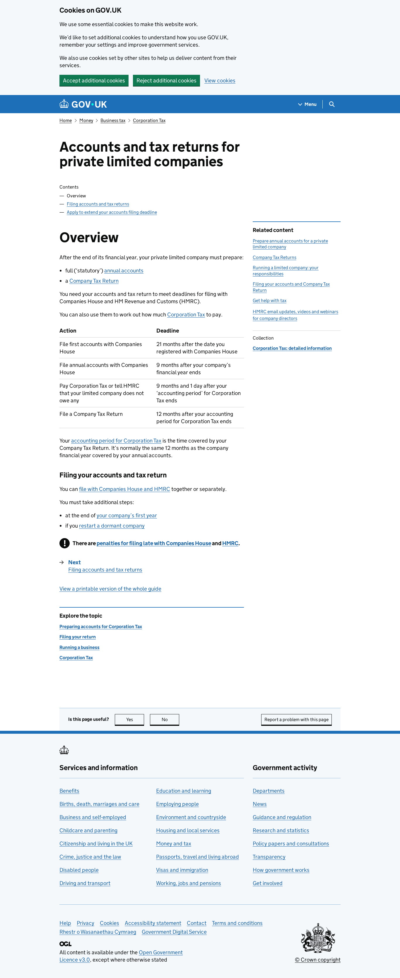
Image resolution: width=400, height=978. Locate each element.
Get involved (268, 883)
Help (65, 923)
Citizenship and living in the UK (96, 843)
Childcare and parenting (88, 830)
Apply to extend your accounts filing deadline (112, 212)
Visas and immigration (182, 870)
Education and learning (183, 790)
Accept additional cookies (94, 80)
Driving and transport (84, 883)
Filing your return (77, 637)
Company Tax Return (94, 280)
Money (86, 120)
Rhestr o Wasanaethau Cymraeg (97, 931)
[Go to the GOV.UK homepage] (83, 104)
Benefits (69, 790)
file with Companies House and (124, 489)
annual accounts (123, 270)
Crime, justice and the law (90, 856)
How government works (281, 870)
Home (65, 120)
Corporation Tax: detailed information (292, 348)
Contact (196, 923)
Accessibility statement (153, 923)
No (170, 719)
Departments (269, 790)
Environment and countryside (191, 817)
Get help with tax (269, 300)
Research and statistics (281, 830)
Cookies (109, 923)
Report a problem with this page (296, 719)
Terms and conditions (237, 923)
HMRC (230, 543)
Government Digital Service (174, 931)
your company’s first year (127, 515)
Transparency (269, 856)
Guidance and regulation (282, 817)
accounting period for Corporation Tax (116, 440)
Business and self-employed (92, 817)
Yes (135, 719)
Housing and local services (188, 830)
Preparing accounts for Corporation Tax (100, 626)
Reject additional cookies (166, 80)
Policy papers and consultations (291, 843)
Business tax (112, 120)
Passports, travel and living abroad (197, 856)
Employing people (177, 804)
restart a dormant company (112, 525)
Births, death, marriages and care (99, 804)
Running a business (79, 647)
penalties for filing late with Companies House (154, 543)
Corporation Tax (149, 120)
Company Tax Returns (274, 257)
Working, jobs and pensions (188, 883)
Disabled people (79, 870)
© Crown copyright (318, 959)
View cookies (219, 80)
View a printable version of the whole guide (110, 588)
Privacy (85, 923)
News (260, 804)
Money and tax (173, 843)
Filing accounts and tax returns (98, 204)
